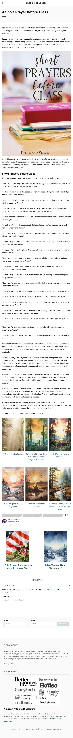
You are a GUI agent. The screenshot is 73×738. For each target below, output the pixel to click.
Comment (6, 597)
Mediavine (58, 729)
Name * (7, 620)
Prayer (10, 525)
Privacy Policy (9, 664)
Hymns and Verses (14, 519)
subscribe (52, 590)
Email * (34, 620)
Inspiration (5, 525)
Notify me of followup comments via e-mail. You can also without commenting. (32, 591)
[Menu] (3, 3)
